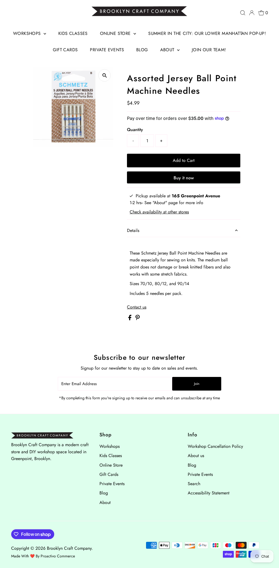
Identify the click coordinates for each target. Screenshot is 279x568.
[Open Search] (242, 12)
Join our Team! (209, 50)
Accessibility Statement (208, 493)
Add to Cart (184, 160)
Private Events (107, 50)
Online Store (116, 33)
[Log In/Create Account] (251, 12)
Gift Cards (65, 50)
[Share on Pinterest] (137, 319)
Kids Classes (73, 33)
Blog (142, 50)
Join (196, 383)
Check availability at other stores (159, 212)
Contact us (136, 307)
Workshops (27, 33)
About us (196, 455)
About (168, 50)
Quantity (135, 129)
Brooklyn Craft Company (69, 548)
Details (133, 230)
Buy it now (184, 178)
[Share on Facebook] (130, 319)
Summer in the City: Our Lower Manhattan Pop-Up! (207, 33)
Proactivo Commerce (58, 556)
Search (194, 484)
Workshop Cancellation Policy (215, 446)
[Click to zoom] (104, 75)
